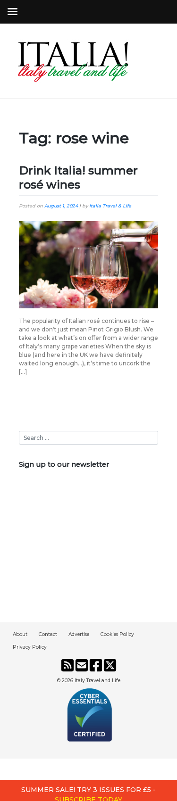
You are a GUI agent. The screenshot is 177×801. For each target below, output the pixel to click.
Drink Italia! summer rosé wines (78, 177)
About (20, 634)
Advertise (78, 634)
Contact (48, 634)
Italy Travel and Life (97, 680)
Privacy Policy (30, 647)
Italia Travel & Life (110, 205)
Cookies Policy (117, 634)
